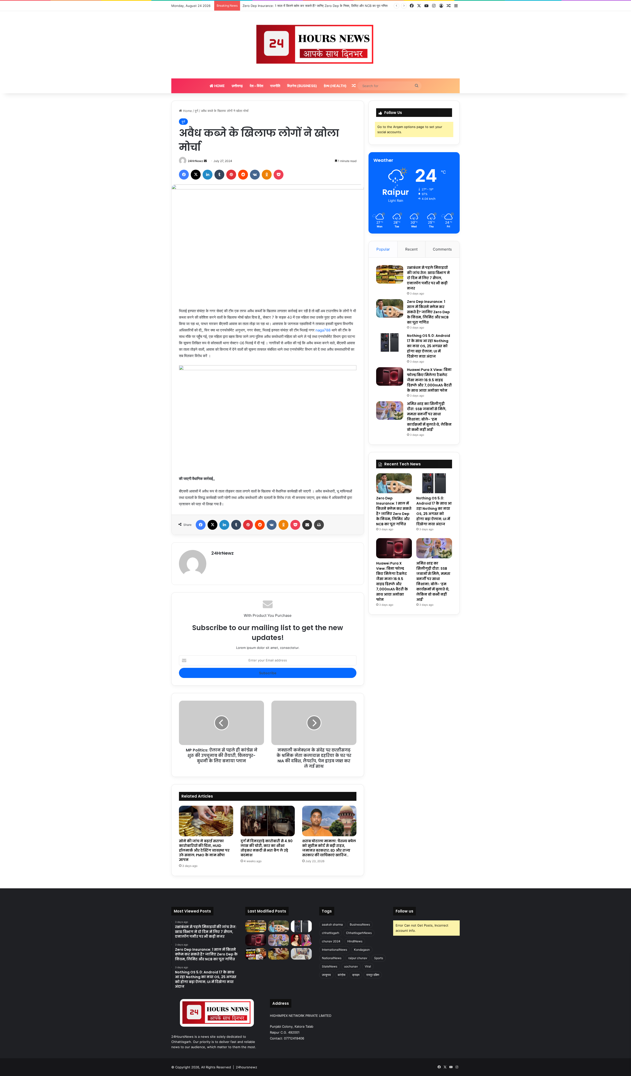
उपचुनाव (326, 975)
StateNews (329, 966)
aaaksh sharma (332, 924)
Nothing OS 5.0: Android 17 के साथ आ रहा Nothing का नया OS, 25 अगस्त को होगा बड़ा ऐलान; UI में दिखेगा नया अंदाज (319, 6)
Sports (378, 958)
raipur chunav (357, 958)
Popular (383, 249)
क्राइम (355, 975)
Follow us (404, 911)
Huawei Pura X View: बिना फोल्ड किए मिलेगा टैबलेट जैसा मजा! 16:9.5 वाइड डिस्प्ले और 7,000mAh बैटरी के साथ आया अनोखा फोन (429, 380)
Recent (411, 249)
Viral (368, 966)
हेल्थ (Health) (335, 86)
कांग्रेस (341, 975)
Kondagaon (362, 949)
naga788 (324, 330)
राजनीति (275, 86)
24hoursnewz (246, 1067)
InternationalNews (334, 949)
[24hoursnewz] (315, 45)
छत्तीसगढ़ (237, 86)
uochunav (351, 966)
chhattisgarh (330, 933)
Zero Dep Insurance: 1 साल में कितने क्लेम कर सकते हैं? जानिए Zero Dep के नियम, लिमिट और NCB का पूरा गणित (428, 312)
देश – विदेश (256, 86)
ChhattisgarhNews (359, 933)
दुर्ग (196, 111)
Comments (442, 249)
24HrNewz (195, 161)
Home (219, 86)
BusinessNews (360, 924)
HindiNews (354, 941)
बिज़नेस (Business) (302, 86)
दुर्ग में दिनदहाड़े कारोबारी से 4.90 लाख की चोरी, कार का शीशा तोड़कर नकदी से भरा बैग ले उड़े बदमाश (267, 848)
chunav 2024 (331, 941)
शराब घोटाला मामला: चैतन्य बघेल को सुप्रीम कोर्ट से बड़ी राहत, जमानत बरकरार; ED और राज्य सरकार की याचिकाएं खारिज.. (329, 848)
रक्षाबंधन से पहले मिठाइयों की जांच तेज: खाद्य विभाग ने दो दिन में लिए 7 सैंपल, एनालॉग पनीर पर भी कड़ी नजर (428, 278)
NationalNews (331, 958)
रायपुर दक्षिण (372, 975)
